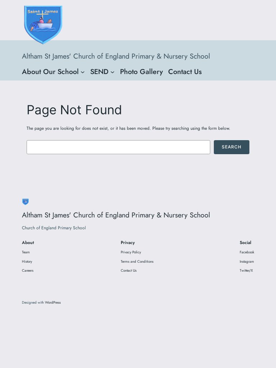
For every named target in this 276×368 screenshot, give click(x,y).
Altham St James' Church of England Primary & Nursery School (116, 56)
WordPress (53, 302)
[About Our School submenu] (82, 71)
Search (232, 147)
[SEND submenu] (112, 71)
